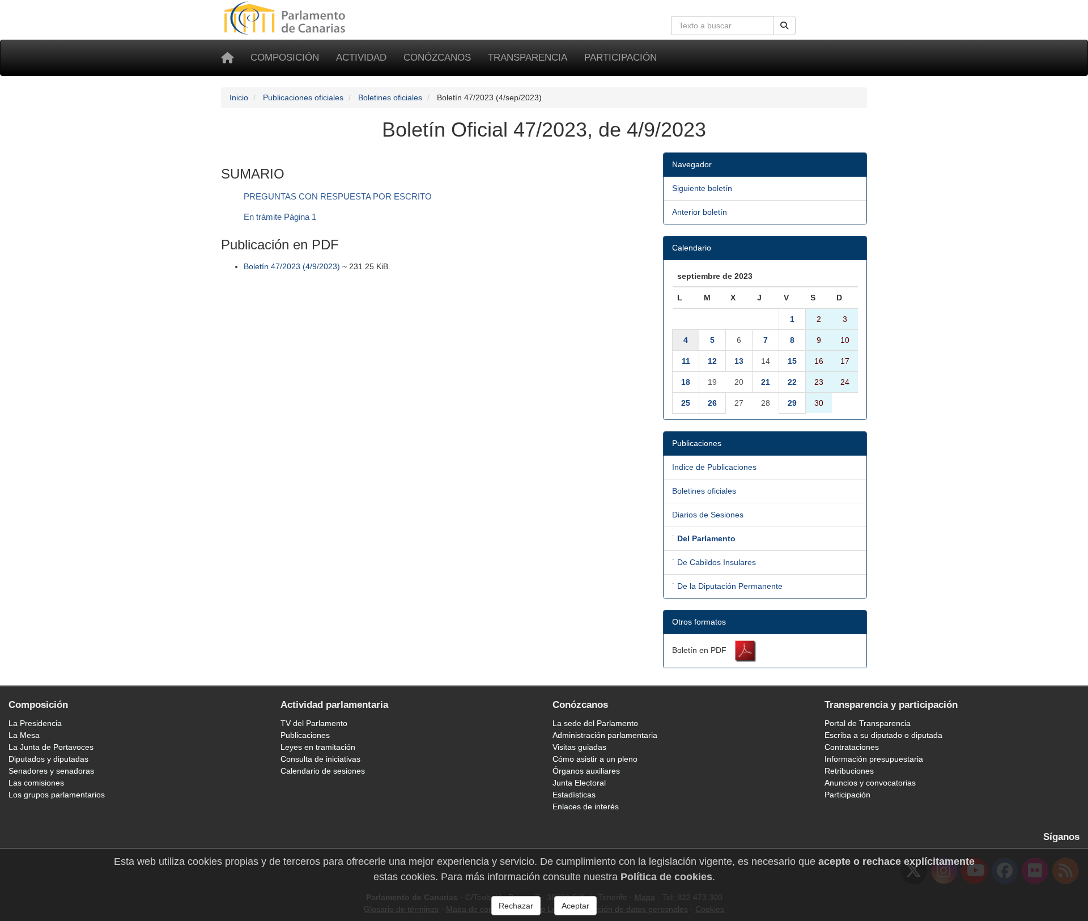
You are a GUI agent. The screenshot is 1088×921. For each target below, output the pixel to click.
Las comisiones (36, 782)
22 (792, 382)
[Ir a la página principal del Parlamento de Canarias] (286, 17)
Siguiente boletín (702, 188)
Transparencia (527, 57)
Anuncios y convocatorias (870, 782)
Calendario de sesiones (322, 770)
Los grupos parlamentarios (56, 794)
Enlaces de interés (585, 806)
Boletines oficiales (390, 97)
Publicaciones (305, 735)
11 (686, 361)
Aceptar (575, 905)
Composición (284, 57)
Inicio (239, 97)
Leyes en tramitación (317, 747)
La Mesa (24, 735)
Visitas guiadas (579, 747)
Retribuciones (849, 770)
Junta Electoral (579, 782)
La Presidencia (35, 723)
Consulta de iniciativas (320, 758)
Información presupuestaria (873, 758)
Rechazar (516, 905)
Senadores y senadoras (51, 770)
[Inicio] (227, 57)
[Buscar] (784, 25)
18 (685, 382)
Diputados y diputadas (48, 758)
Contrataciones (851, 747)
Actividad (361, 57)
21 (765, 382)
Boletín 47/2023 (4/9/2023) (292, 266)
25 (685, 403)
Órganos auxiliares (586, 770)
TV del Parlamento (313, 723)
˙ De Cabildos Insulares (714, 562)
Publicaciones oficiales (303, 97)
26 (712, 403)
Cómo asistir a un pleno (595, 758)
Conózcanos (437, 57)
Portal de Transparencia (867, 723)
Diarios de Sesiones (707, 514)
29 (792, 403)
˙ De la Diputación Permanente (727, 586)
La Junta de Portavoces (51, 747)
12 (712, 361)
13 (738, 361)
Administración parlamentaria (604, 735)
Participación (620, 57)
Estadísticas (574, 794)
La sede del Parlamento (595, 723)
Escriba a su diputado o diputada (883, 735)
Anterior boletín (699, 212)
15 (792, 361)
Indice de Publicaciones (714, 467)
